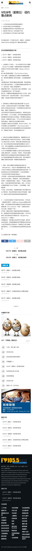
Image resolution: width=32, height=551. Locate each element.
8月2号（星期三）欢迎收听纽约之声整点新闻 (14, 291)
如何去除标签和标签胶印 (13, 357)
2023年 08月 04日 (5, 279)
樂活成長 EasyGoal (14, 527)
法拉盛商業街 (26, 508)
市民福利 (14, 513)
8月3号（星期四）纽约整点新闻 (11, 60)
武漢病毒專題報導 (15, 534)
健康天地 (3, 510)
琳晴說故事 (25, 513)
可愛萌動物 (4, 533)
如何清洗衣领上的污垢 (12, 371)
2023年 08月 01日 (5, 300)
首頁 (2, 7)
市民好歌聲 (15, 508)
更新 (13, 524)
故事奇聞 (14, 518)
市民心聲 (14, 510)
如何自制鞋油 (10, 376)
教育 (13, 521)
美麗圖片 (24, 529)
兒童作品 (3, 517)
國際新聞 (3, 539)
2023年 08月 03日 (5, 286)
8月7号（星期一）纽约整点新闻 (11, 54)
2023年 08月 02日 (5, 293)
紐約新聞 (7, 7)
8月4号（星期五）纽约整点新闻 (11, 57)
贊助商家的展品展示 (26, 538)
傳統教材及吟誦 (5, 514)
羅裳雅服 (24, 526)
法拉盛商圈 (15, 538)
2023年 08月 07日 (5, 272)
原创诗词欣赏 (5, 525)
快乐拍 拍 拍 (9, 352)
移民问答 (24, 518)
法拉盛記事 (25, 510)
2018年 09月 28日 (5, 20)
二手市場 (3, 508)
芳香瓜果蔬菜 (26, 534)
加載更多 (16, 306)
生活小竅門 (25, 516)
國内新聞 (3, 536)
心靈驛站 (14, 516)
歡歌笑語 (14, 530)
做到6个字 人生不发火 (12, 385)
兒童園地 (3, 520)
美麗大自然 (25, 532)
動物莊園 (3, 523)
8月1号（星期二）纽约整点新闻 (10, 298)
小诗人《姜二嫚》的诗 (12, 347)
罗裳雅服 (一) (10, 361)
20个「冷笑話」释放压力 (9, 340)
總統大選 (24, 524)
